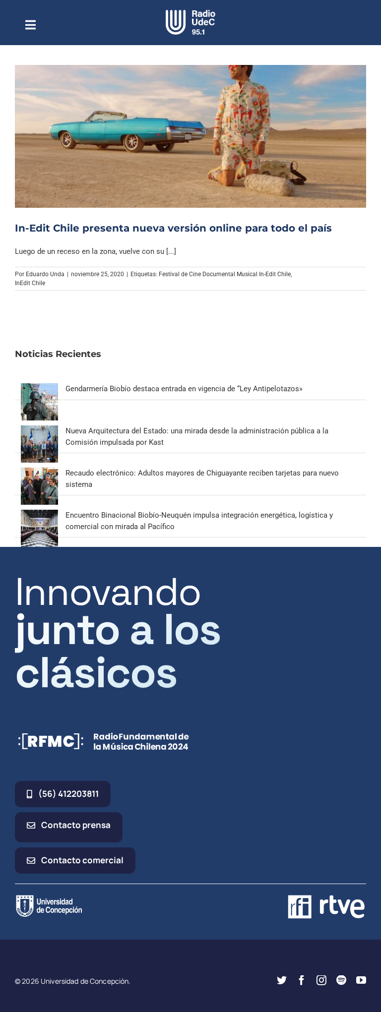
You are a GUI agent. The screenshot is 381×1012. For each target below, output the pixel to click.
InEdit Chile (30, 283)
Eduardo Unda (45, 274)
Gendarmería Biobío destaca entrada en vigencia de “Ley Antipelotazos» (184, 388)
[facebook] (302, 980)
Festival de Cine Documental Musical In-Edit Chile (225, 274)
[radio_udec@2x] (190, 13)
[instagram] (321, 980)
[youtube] (361, 980)
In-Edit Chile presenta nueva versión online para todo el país (173, 228)
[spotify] (341, 980)
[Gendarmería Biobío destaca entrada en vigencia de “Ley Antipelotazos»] (39, 388)
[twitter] (282, 980)
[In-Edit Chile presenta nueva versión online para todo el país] (190, 136)
